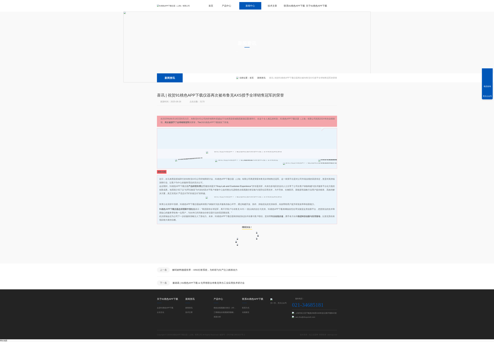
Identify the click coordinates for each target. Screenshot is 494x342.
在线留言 (245, 312)
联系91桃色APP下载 (294, 6)
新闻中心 (250, 6)
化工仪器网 (313, 335)
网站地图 (3, 341)
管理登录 (322, 335)
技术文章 (272, 6)
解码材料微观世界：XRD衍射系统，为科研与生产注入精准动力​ (204, 270)
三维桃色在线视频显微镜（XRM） (225, 312)
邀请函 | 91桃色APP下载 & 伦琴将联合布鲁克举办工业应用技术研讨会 (208, 283)
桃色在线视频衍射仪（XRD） (225, 308)
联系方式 (245, 308)
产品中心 (226, 6)
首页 (211, 6)
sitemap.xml (332, 335)
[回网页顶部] (487, 77)
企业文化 (160, 312)
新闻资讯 (170, 77)
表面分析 (217, 317)
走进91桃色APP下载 (165, 308)
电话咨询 (487, 86)
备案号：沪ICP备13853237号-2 (232, 335)
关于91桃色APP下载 (316, 6)
